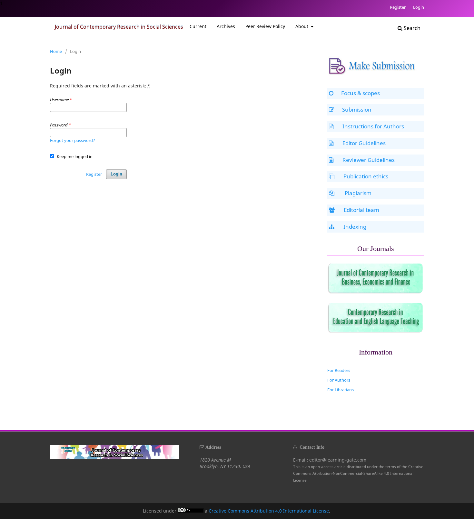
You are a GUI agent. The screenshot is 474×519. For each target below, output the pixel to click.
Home (56, 51)
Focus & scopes (360, 93)
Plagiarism (357, 193)
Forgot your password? (72, 140)
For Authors (338, 380)
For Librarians (340, 390)
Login (418, 7)
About (302, 26)
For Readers (338, 370)
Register (398, 7)
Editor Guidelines (364, 143)
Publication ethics (365, 176)
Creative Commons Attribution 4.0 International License (269, 511)
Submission (356, 109)
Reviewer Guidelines (368, 160)
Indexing (354, 226)
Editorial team (361, 210)
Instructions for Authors (373, 126)
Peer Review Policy (265, 26)
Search (411, 28)
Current (198, 26)
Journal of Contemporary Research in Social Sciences (119, 26)
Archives (226, 26)
